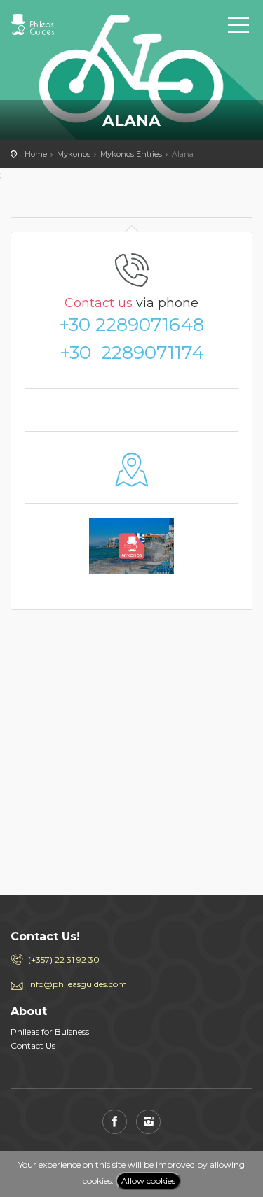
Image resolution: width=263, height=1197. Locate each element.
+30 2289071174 (132, 353)
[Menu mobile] (238, 27)
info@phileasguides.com (77, 984)
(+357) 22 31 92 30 (64, 959)
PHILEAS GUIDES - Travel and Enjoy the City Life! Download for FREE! (74, 24)
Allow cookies (148, 1180)
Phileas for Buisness (50, 1031)
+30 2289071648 (131, 325)
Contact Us (33, 1045)
